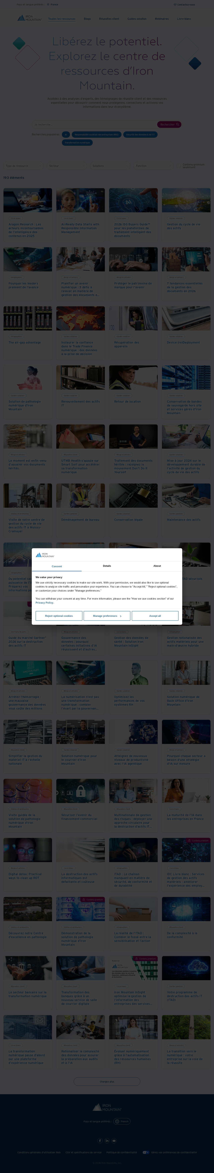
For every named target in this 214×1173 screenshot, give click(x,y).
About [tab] (157, 565)
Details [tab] (107, 565)
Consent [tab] (57, 566)
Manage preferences (105, 615)
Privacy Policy (44, 602)
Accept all (155, 615)
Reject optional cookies (59, 615)
